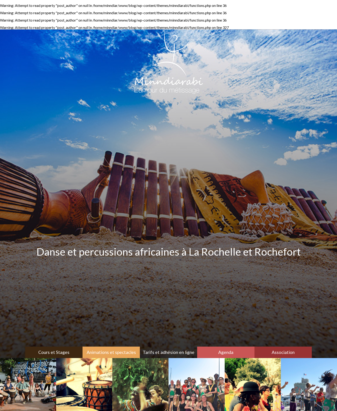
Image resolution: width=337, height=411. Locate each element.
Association (283, 352)
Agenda (225, 352)
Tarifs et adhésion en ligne (168, 352)
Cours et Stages (53, 352)
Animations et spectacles (111, 352)
